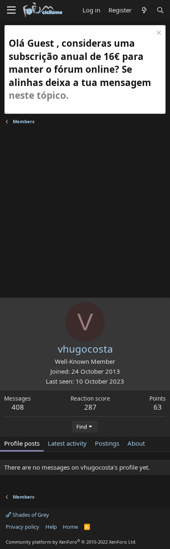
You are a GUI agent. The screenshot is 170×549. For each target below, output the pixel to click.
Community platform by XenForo (71, 542)
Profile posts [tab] (22, 443)
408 (18, 407)
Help (51, 526)
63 (157, 407)
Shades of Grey (30, 514)
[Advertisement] (85, 212)
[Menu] (11, 10)
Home (70, 526)
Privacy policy (22, 526)
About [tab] (136, 443)
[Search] (160, 10)
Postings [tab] (107, 443)
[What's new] (144, 10)
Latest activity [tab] (67, 443)
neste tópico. (38, 95)
